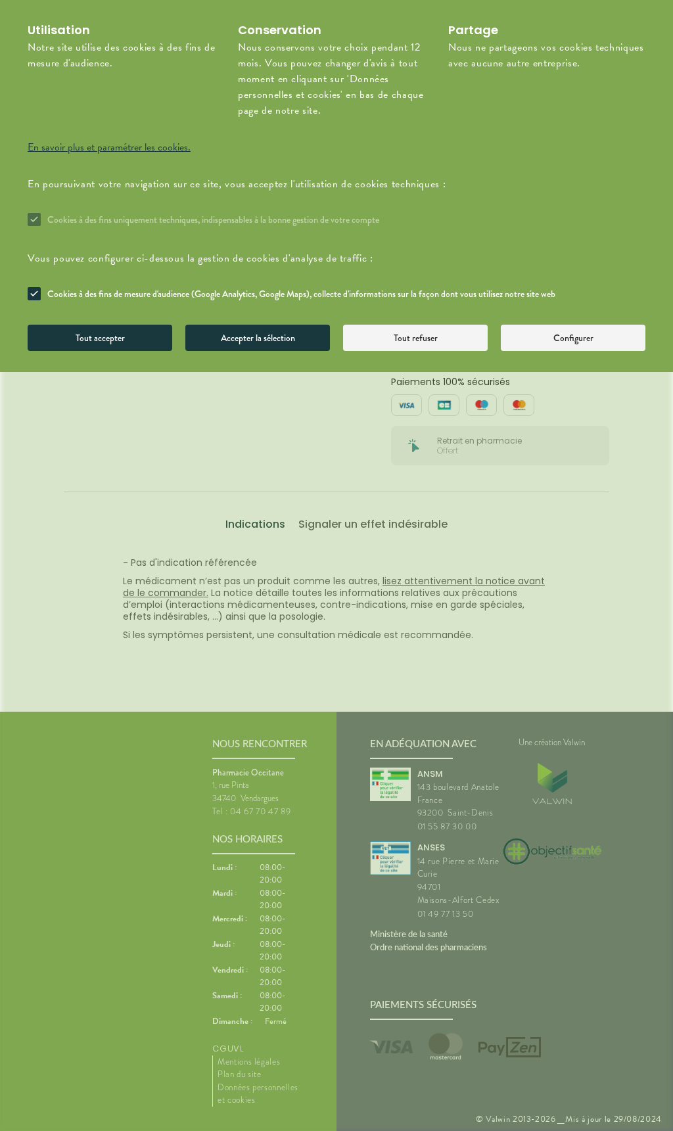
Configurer (573, 337)
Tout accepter (100, 337)
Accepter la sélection (258, 337)
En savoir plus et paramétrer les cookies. (109, 147)
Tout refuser (416, 337)
